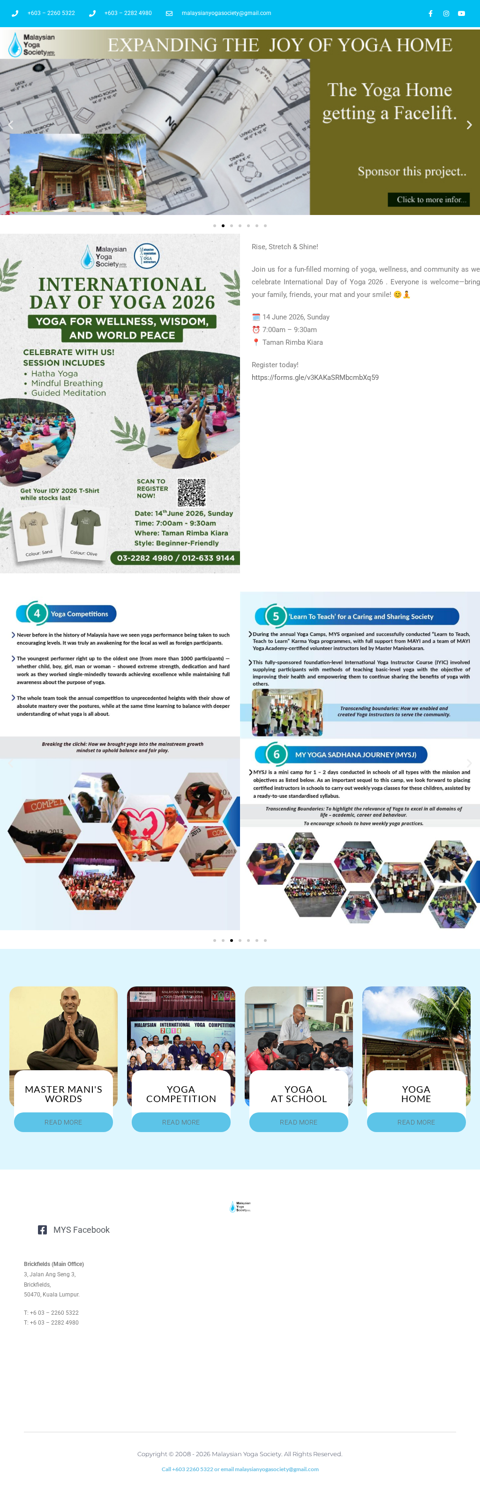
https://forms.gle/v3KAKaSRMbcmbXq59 (315, 377)
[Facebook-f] (430, 13)
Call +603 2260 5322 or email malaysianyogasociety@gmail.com (240, 1469)
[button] (10, 125)
